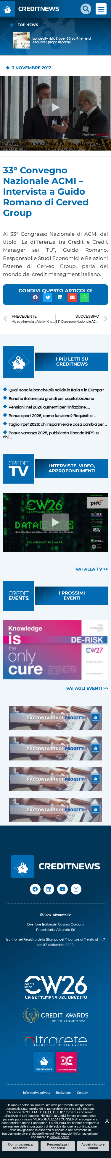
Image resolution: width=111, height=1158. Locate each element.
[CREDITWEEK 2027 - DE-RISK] (55, 650)
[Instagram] (76, 889)
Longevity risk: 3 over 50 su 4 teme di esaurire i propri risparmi (62, 40)
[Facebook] (35, 889)
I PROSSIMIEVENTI (72, 595)
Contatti (82, 1092)
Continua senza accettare (20, 1146)
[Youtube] (62, 889)
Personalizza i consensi (58, 1146)
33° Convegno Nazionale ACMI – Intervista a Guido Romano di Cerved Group (54, 146)
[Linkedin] (49, 889)
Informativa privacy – (39, 1092)
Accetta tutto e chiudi (92, 1146)
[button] (86, 9)
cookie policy (59, 1137)
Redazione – (66, 1092)
